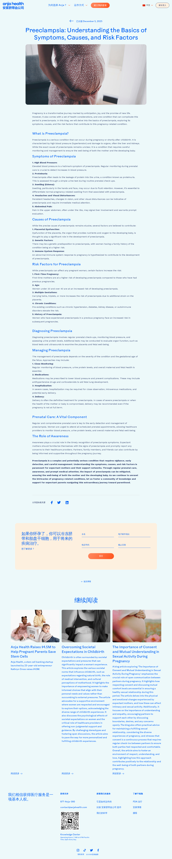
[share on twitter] (59, 502)
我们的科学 (102, 813)
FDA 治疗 (137, 802)
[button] (148, 5)
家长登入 (162, 5)
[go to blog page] (72, 21)
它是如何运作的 (104, 802)
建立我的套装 (100, 5)
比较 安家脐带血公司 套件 (109, 807)
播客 (135, 813)
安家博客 (137, 807)
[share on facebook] (52, 502)
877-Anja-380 (67, 802)
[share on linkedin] (67, 503)
